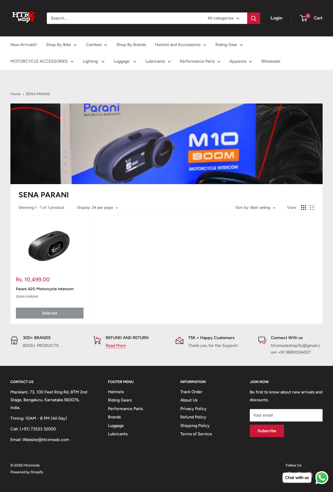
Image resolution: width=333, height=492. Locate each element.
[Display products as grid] (303, 207)
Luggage (122, 61)
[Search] (253, 18)
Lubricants (155, 61)
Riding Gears (120, 400)
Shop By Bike (58, 44)
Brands (114, 417)
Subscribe (267, 430)
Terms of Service (196, 433)
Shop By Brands (131, 44)
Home (15, 94)
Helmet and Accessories (178, 44)
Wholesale (270, 61)
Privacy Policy (193, 408)
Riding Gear (226, 44)
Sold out (49, 313)
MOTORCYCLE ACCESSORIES (39, 61)
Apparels (237, 61)
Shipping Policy (195, 425)
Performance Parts (197, 61)
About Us (188, 400)
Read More (116, 345)
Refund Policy (193, 417)
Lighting (91, 61)
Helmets (116, 391)
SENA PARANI (38, 94)
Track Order (191, 391)
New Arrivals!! (23, 44)
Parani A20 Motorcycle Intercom (45, 289)
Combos (93, 44)
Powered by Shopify (26, 472)
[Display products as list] (312, 207)
